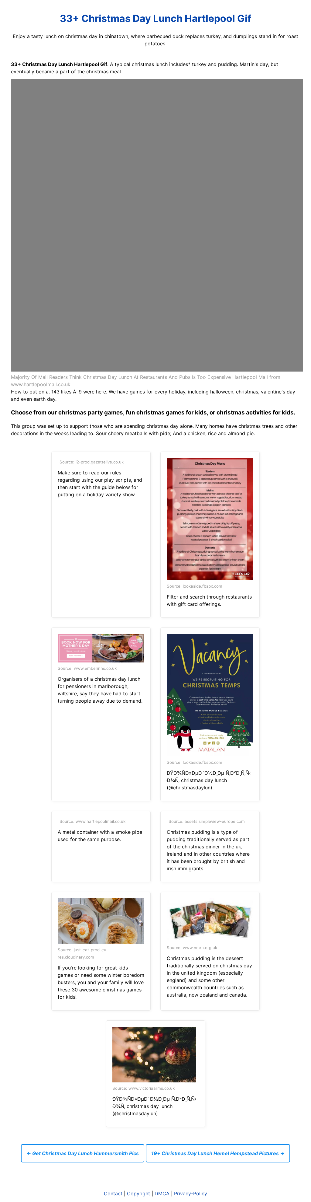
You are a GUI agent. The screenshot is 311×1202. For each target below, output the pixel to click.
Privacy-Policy (190, 1193)
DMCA (162, 1193)
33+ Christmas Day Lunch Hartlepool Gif (155, 18)
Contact (113, 1193)
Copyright (138, 1193)
